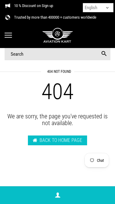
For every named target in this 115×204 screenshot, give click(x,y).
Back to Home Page (61, 140)
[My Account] (57, 195)
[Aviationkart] (57, 35)
